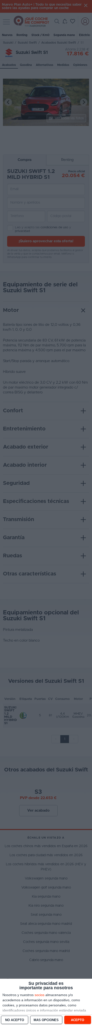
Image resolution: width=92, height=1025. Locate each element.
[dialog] (46, 1002)
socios (39, 995)
